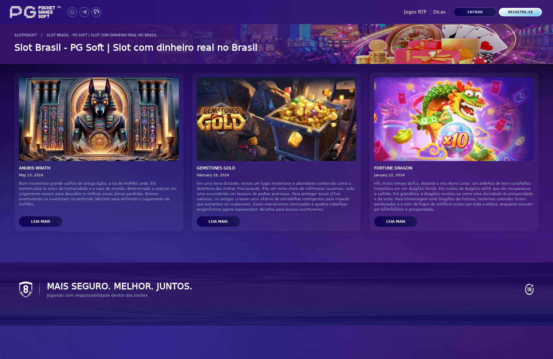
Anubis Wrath (34, 168)
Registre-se (520, 12)
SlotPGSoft (25, 35)
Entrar (475, 12)
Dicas (439, 12)
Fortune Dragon (393, 168)
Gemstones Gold (216, 168)
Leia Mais (40, 222)
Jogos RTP (415, 12)
